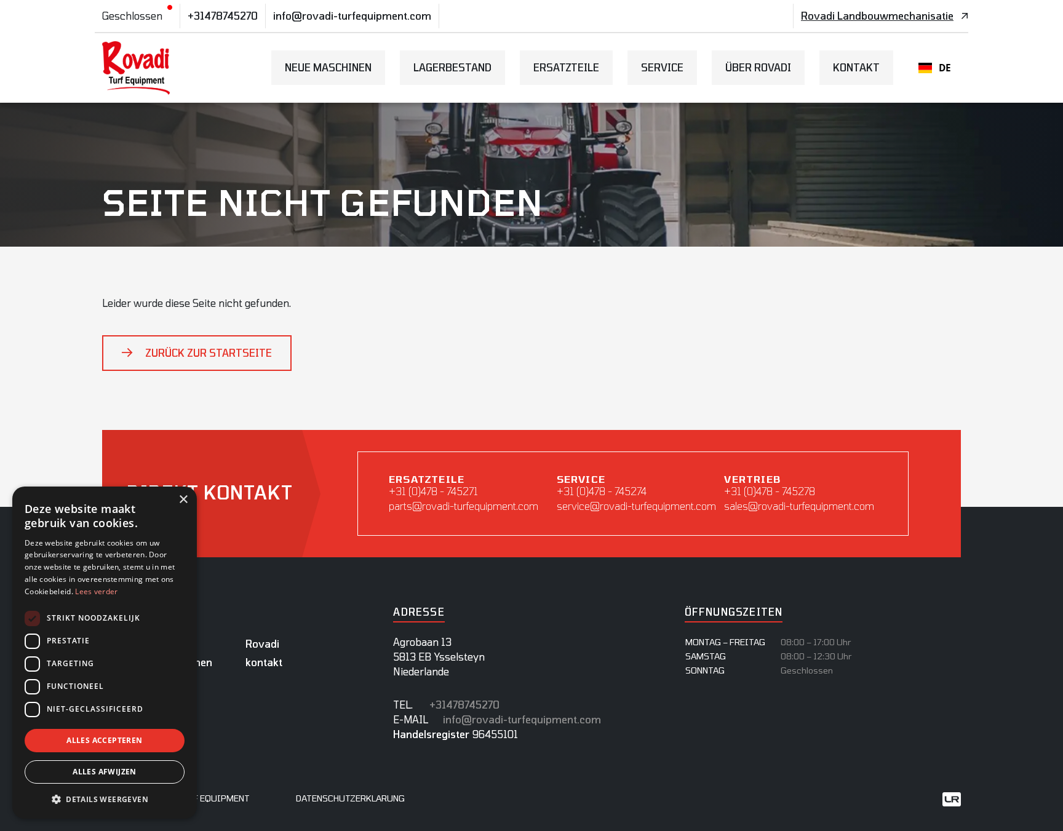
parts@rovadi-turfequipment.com (463, 506)
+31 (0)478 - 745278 (769, 491)
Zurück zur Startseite (208, 353)
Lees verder (96, 591)
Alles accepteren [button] (104, 740)
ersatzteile (566, 67)
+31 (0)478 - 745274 (602, 491)
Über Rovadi (758, 67)
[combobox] (934, 67)
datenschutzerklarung (350, 798)
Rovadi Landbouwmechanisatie (877, 16)
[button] (105, 799)
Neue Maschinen (328, 67)
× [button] (183, 499)
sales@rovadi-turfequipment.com (799, 506)
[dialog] (104, 653)
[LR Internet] (951, 798)
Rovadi (262, 644)
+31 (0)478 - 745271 (433, 491)
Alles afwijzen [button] (105, 771)
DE (945, 68)
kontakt (856, 67)
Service (662, 67)
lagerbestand (452, 67)
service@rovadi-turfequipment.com (633, 506)
